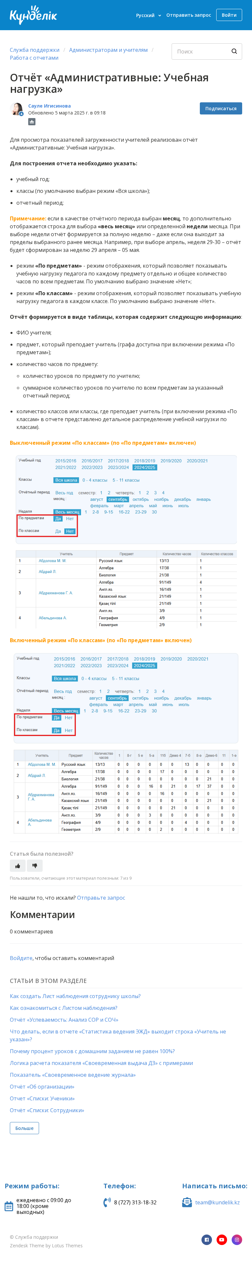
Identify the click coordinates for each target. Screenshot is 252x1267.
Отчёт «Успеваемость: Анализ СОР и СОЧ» (64, 1019)
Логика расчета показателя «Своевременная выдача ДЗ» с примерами (101, 1063)
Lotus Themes (67, 1245)
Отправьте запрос (101, 897)
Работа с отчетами (34, 57)
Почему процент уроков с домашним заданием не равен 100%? (92, 1051)
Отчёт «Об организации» (42, 1086)
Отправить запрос (188, 15)
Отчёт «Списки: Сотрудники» (47, 1110)
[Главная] (33, 15)
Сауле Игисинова (49, 106)
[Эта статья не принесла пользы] (35, 866)
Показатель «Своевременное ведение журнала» (73, 1074)
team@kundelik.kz (217, 1202)
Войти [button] (229, 15)
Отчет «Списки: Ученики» (42, 1098)
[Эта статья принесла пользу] (18, 866)
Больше (24, 1128)
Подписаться (221, 108)
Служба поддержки (34, 49)
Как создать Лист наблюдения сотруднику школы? (75, 996)
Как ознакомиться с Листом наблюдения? (63, 1008)
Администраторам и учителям (109, 49)
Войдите (21, 958)
